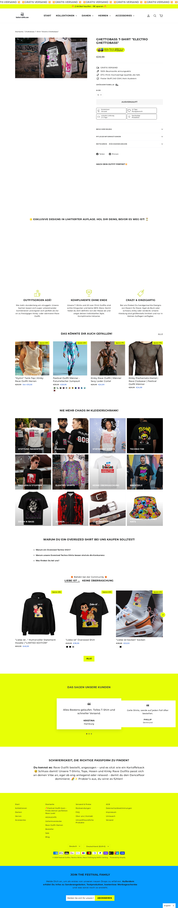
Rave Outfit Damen (54, 825)
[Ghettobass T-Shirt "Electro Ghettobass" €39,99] (101, 178)
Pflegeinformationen (108, 136)
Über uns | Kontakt (84, 816)
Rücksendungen (83, 808)
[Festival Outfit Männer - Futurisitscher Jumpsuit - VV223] (58, 388)
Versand (109, 820)
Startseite (19, 32)
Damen (87, 15)
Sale (47, 833)
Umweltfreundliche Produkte (85, 821)
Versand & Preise (83, 804)
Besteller (49, 829)
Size (98, 90)
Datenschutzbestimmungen (119, 808)
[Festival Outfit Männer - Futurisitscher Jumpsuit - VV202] (64, 388)
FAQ (78, 812)
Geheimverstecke (53, 821)
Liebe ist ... (72, 580)
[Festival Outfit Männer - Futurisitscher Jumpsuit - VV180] (82, 388)
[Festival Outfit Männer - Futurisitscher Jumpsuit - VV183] (85, 388)
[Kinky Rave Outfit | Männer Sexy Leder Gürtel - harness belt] (92, 388)
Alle (160, 334)
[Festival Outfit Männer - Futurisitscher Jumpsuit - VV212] (76, 388)
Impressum (111, 812)
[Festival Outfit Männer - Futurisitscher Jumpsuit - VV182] (55, 391)
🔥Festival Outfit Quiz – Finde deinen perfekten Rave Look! (56, 810)
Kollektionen (65, 15)
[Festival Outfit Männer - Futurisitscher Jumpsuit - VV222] (61, 388)
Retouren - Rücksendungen (111, 144)
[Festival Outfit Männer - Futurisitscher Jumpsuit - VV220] (73, 388)
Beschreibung (104, 129)
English (167, 906)
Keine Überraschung (97, 580)
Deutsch (73, 846)
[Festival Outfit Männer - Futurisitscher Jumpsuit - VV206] (79, 388)
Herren (103, 15)
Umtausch (110, 816)
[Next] (162, 614)
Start (47, 15)
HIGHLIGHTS (51, 817)
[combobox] (169, 905)
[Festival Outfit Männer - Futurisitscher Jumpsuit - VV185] (70, 388)
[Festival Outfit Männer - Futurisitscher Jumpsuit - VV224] (55, 388)
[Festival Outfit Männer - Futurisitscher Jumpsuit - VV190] (67, 388)
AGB (108, 804)
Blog (47, 837)
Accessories (124, 15)
